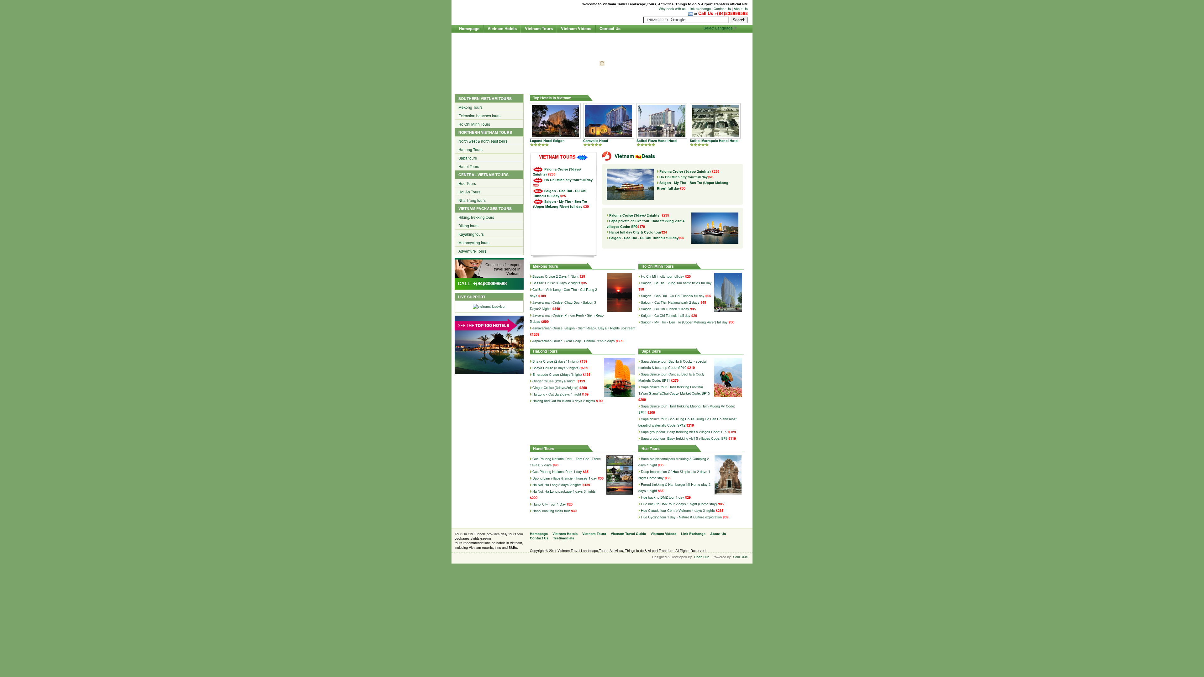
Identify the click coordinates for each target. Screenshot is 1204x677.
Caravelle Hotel (595, 140)
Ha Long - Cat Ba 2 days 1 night (556, 393)
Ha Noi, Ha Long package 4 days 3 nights (564, 491)
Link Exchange (693, 533)
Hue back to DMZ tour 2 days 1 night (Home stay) (679, 503)
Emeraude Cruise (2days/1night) (557, 374)
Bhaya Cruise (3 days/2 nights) (556, 367)
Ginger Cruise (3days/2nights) (555, 387)
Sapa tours (467, 157)
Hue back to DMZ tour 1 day (662, 497)
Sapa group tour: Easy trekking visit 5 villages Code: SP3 (684, 438)
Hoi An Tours (469, 191)
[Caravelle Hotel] (608, 120)
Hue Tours (467, 183)
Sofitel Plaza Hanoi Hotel (656, 140)
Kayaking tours (471, 234)
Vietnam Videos (576, 28)
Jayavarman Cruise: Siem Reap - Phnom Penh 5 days (573, 340)
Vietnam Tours (539, 28)
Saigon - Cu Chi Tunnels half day (665, 315)
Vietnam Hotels (502, 28)
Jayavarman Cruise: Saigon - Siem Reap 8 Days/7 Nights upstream (583, 327)
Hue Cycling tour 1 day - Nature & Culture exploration (681, 516)
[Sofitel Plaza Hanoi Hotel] (661, 120)
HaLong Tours (470, 149)
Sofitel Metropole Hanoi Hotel (714, 140)
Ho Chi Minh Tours (474, 124)
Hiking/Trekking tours (476, 217)
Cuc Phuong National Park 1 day (557, 471)
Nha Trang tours (472, 200)
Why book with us (672, 8)
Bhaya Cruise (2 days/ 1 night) (556, 361)
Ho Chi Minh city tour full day (568, 179)
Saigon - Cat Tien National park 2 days (670, 302)
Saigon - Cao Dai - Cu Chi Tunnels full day (646, 237)
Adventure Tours (472, 251)
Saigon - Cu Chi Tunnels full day (665, 308)
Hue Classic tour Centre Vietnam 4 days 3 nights (678, 510)
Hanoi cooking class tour (551, 510)
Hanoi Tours (468, 166)
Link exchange (700, 8)
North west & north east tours (482, 141)
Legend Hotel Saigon (547, 140)
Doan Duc (702, 556)
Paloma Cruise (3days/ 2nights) (689, 171)
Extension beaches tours (479, 115)
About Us (741, 8)
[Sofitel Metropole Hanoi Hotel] (715, 120)
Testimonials (563, 538)
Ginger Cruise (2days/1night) (555, 380)
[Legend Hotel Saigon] (555, 120)
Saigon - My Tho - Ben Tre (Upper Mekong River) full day (560, 204)
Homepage (469, 28)
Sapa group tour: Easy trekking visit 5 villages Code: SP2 (684, 431)
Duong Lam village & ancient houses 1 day (564, 477)
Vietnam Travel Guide (628, 533)
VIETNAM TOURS (557, 157)
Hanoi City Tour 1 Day (549, 503)
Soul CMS (740, 556)
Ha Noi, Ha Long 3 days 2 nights (557, 484)
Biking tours (468, 225)
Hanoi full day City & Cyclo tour (638, 232)
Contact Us (722, 8)
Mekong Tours (470, 107)
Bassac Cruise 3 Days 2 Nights (556, 282)
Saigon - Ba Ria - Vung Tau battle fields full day (676, 282)
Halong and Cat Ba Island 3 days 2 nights (563, 400)
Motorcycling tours (473, 242)
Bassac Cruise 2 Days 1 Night (555, 276)
